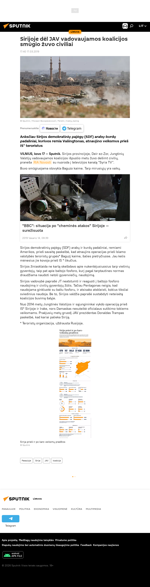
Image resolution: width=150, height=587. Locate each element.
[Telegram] (71, 128)
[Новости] (50, 128)
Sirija (37, 460)
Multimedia (93, 508)
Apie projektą (9, 540)
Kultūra (76, 508)
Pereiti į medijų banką (68, 120)
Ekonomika (41, 508)
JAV (46, 460)
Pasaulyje (26, 460)
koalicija (57, 460)
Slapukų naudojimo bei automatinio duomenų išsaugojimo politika (40, 545)
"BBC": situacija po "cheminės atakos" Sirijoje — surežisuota (65, 228)
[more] (125, 237)
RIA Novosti (42, 162)
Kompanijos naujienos (106, 545)
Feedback (86, 545)
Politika (24, 508)
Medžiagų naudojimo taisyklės (36, 540)
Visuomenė (60, 508)
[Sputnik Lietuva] (18, 29)
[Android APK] (13, 555)
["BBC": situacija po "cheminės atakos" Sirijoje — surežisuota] (75, 197)
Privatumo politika (65, 540)
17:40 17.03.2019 (29, 51)
